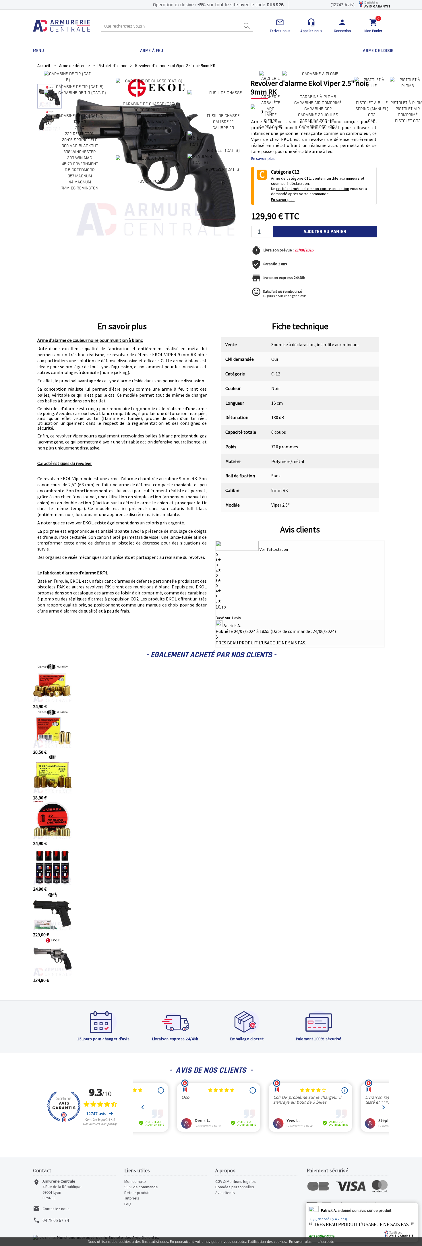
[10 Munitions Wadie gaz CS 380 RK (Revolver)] (52, 792)
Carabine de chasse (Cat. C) (151, 104)
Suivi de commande (141, 1186)
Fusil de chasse (223, 116)
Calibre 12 (223, 122)
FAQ (127, 1203)
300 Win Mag (79, 158)
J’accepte (326, 1241)
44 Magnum (80, 182)
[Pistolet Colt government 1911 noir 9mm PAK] (52, 929)
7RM (151, 134)
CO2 (371, 115)
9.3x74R (151, 152)
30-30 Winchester (151, 116)
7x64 (151, 140)
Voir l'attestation (274, 549)
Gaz (371, 121)
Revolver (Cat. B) (223, 169)
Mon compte (135, 1181)
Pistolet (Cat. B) (223, 151)
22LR (79, 128)
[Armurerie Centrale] (61, 26)
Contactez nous (55, 1208)
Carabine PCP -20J (318, 121)
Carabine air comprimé (318, 103)
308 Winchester (79, 152)
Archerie (270, 97)
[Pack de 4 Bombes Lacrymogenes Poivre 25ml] (52, 883)
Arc (270, 109)
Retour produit (137, 1192)
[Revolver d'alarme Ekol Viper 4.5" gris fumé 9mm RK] (52, 974)
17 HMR (79, 122)
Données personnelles (234, 1186)
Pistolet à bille (372, 103)
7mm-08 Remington (79, 188)
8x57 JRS (151, 146)
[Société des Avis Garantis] (374, 4)
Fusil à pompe (151, 181)
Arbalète (270, 103)
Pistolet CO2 (408, 121)
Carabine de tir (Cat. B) (80, 87)
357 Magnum (80, 176)
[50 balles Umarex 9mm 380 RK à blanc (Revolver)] (52, 837)
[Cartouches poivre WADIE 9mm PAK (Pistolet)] (52, 746)
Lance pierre (270, 118)
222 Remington (79, 134)
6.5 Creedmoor (80, 170)
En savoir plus (300, 1241)
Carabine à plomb (318, 97)
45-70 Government (80, 164)
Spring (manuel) (371, 109)
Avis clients (300, 529)
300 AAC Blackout (80, 146)
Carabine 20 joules (318, 115)
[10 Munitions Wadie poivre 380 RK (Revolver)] (52, 701)
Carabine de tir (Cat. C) (80, 116)
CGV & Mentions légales (235, 1181)
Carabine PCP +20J (318, 127)
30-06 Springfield (80, 140)
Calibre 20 (223, 128)
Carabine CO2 (318, 109)
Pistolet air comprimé (408, 112)
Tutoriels (131, 1198)
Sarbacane (270, 127)
